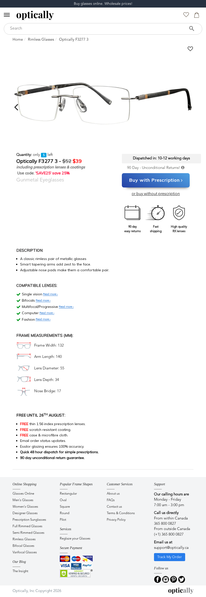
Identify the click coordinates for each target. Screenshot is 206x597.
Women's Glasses (25, 506)
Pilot (63, 519)
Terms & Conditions (121, 513)
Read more (50, 294)
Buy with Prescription (154, 180)
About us (113, 493)
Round (64, 513)
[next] (189, 107)
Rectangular (68, 493)
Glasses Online (23, 493)
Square (65, 506)
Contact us (114, 506)
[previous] (16, 107)
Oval (63, 500)
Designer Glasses (25, 513)
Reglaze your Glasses (75, 538)
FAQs (111, 500)
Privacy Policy (116, 519)
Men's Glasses (23, 500)
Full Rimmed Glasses (27, 526)
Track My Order (169, 557)
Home (18, 40)
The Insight (20, 571)
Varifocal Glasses (25, 552)
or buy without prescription (156, 194)
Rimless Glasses (41, 40)
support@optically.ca (171, 548)
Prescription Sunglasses (29, 519)
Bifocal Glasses (23, 546)
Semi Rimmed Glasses (28, 533)
